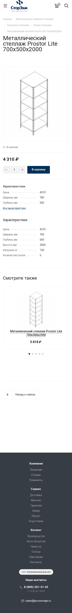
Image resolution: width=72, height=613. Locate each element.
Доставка (36, 495)
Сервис (36, 489)
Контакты (36, 562)
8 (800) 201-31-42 (36, 587)
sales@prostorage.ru (38, 600)
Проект (36, 515)
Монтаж (36, 500)
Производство (36, 536)
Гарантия (36, 505)
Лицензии (36, 469)
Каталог (36, 530)
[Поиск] (66, 6)
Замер (36, 510)
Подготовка (36, 521)
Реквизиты (36, 480)
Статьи (36, 551)
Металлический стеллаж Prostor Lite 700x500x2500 (36, 333)
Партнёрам (36, 556)
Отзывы (36, 474)
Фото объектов (36, 541)
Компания (36, 463)
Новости (36, 546)
